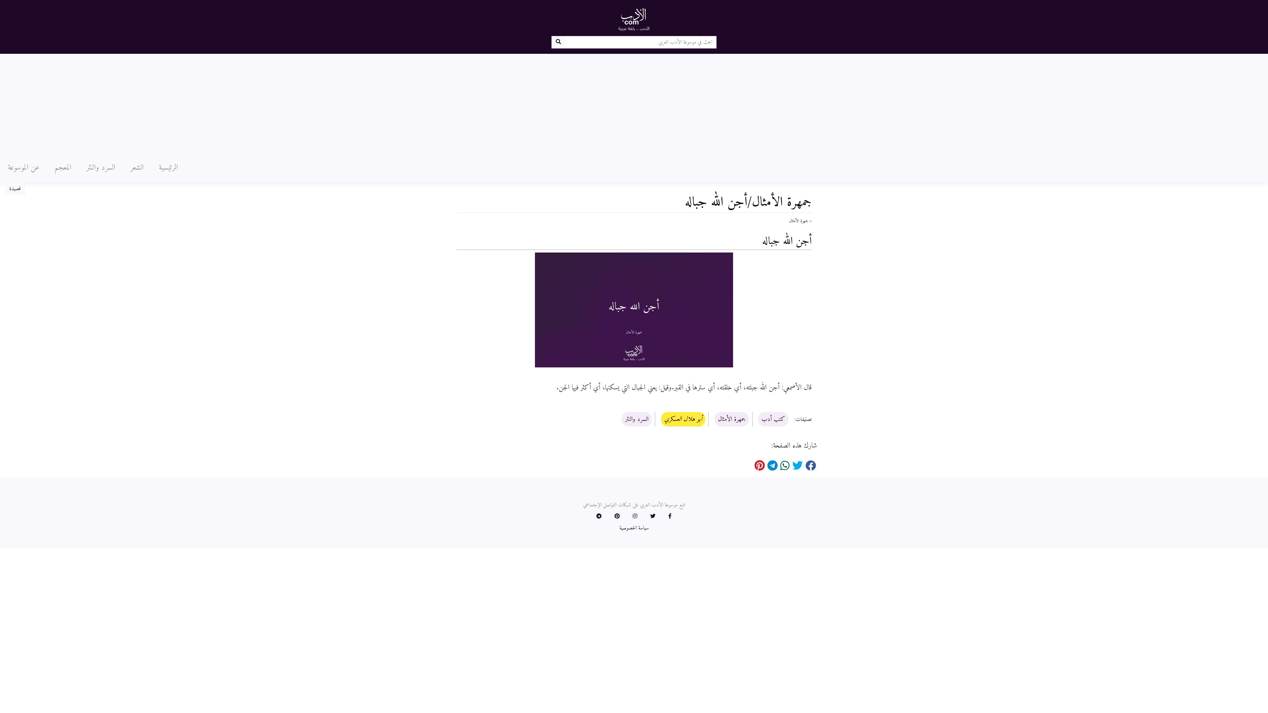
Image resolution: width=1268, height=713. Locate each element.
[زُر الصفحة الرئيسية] (634, 19)
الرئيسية (168, 168)
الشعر (137, 168)
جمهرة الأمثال (798, 221)
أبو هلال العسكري (683, 419)
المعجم (62, 168)
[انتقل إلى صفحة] (558, 42)
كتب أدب (773, 419)
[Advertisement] (634, 103)
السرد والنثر (101, 168)
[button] (670, 516)
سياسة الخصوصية (634, 528)
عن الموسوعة (23, 168)
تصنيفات (804, 419)
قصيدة (15, 188)
